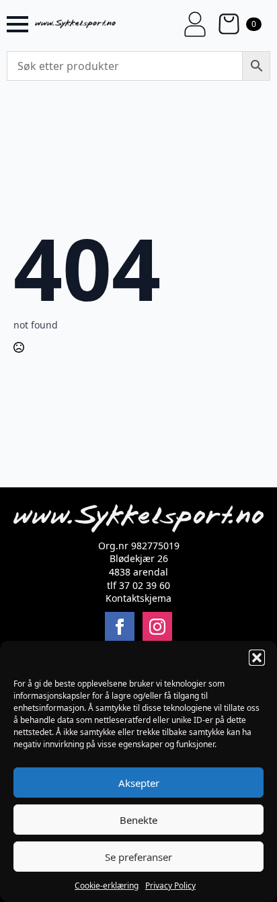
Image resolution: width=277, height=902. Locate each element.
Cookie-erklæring (106, 885)
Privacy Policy (170, 885)
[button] (257, 657)
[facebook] (119, 626)
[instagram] (157, 626)
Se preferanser (138, 857)
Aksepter (138, 783)
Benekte (138, 820)
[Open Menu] (17, 24)
